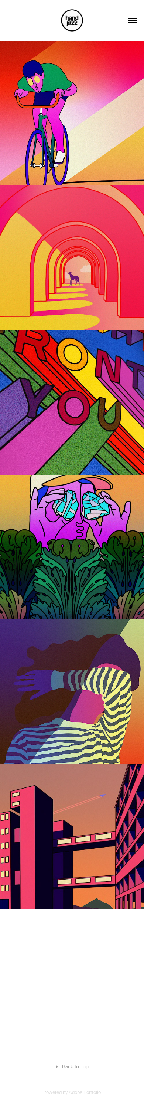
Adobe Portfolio (85, 1092)
